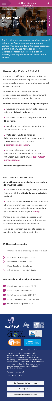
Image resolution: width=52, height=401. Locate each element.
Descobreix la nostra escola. (20, 262)
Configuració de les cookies (25, 383)
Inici (3, 9)
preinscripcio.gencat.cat (17, 145)
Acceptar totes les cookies (25, 395)
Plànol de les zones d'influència (21, 270)
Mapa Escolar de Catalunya (19, 266)
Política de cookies (15, 375)
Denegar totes (25, 389)
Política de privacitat (15, 372)
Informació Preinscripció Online (21, 257)
